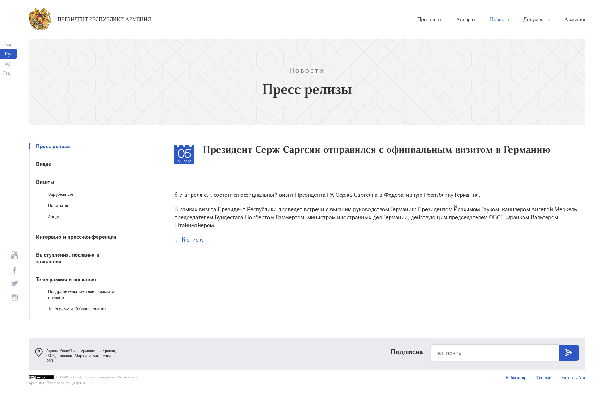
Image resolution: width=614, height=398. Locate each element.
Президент (429, 19)
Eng (7, 63)
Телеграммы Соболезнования (77, 309)
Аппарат (466, 19)
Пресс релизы (53, 146)
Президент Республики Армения (104, 19)
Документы (536, 19)
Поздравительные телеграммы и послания (81, 294)
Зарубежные (60, 194)
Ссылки (544, 377)
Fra (6, 73)
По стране (58, 205)
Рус (8, 54)
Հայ (7, 44)
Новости (499, 19)
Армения (574, 19)
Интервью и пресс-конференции (76, 236)
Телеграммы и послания (66, 279)
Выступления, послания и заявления (67, 258)
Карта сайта (573, 377)
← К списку (189, 239)
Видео (43, 164)
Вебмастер (516, 377)
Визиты (45, 182)
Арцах (54, 216)
